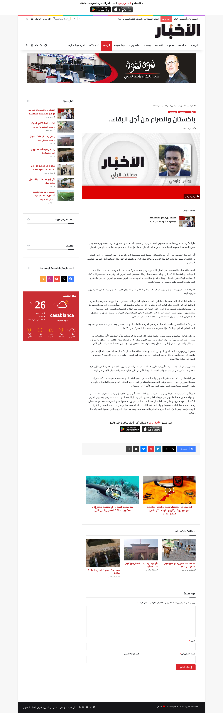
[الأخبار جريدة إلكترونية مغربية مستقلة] (177, 31)
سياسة (183, 45)
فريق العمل (36, 707)
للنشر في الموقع (50, 707)
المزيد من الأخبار (77, 45)
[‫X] (64, 279)
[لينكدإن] (158, 449)
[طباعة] (129, 449)
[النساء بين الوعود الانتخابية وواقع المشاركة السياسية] (187, 221)
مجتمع (171, 45)
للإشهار (27, 707)
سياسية (173, 112)
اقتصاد (160, 45)
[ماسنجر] (143, 449)
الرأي (107, 45)
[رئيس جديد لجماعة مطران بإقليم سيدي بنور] (141, 549)
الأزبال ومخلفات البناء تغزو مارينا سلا (42, 181)
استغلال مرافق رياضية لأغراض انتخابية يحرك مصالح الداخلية (44, 195)
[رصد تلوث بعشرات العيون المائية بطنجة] (103, 553)
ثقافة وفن (135, 45)
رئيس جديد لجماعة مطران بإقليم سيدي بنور (139, 19)
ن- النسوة (120, 45)
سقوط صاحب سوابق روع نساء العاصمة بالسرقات (43, 168)
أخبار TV (95, 45)
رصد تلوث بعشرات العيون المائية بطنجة (104, 571)
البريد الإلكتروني (188, 654)
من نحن (63, 707)
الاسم (192, 641)
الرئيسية (194, 45)
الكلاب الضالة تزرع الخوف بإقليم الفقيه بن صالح (180, 565)
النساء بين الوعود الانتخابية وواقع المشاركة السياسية (163, 220)
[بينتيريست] (151, 449)
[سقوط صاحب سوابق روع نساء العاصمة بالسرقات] (65, 169)
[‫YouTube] (57, 279)
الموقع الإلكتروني (131, 654)
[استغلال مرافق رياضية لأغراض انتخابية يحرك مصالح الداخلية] (65, 195)
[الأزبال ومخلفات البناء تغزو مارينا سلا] (65, 183)
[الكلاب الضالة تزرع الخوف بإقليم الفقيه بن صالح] (179, 550)
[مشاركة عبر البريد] (136, 449)
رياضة (148, 45)
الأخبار (159, 706)
